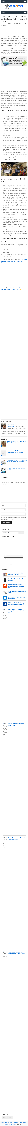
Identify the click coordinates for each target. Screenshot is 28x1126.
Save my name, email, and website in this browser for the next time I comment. (13, 518)
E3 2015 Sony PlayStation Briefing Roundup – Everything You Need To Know (16, 604)
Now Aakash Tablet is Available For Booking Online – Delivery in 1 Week (14, 261)
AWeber (15, 564)
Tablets (22, 23)
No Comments (4, 25)
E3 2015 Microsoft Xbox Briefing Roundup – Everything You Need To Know (16, 611)
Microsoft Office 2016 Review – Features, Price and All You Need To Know (16, 586)
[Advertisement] (14, 31)
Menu (3, 1)
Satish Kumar (5, 23)
